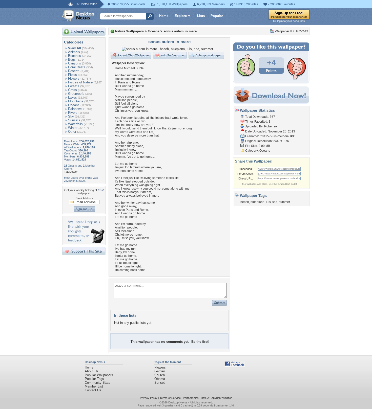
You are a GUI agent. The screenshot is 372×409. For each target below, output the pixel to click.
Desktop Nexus (178, 402)
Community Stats (97, 382)
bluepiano (257, 202)
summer (284, 202)
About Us (91, 371)
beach (244, 202)
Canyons (74, 63)
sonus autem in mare (180, 31)
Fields (72, 75)
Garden (159, 371)
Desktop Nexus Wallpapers (78, 15)
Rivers (72, 113)
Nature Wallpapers (129, 31)
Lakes (72, 97)
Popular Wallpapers (99, 375)
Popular (217, 16)
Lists (201, 16)
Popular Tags (94, 379)
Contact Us (93, 390)
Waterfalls (75, 124)
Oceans (73, 105)
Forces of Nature (80, 82)
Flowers (73, 78)
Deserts (73, 71)
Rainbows (75, 109)
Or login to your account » (289, 20)
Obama (159, 379)
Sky (71, 116)
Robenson (271, 126)
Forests (73, 86)
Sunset (159, 382)
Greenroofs (76, 94)
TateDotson (71, 171)
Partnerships (191, 397)
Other (72, 131)
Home (163, 16)
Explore (181, 16)
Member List (94, 386)
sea (274, 202)
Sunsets (74, 120)
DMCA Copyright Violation (216, 397)
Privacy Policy (148, 397)
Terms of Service (170, 397)
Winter (72, 128)
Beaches (74, 56)
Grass (72, 90)
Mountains (75, 101)
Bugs (72, 59)
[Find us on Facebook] (234, 366)
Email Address (84, 198)
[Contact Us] (85, 242)
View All (74, 48)
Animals (74, 52)
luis (268, 202)
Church (159, 375)
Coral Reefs (76, 67)
